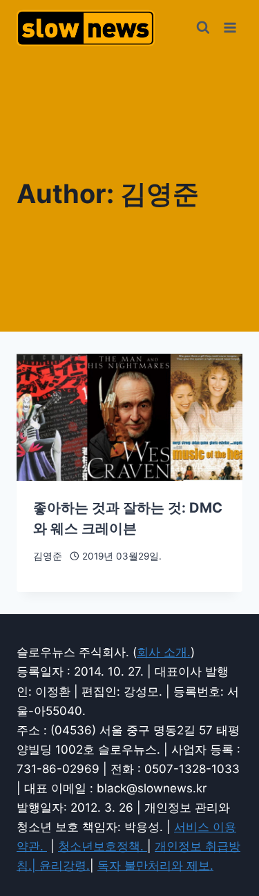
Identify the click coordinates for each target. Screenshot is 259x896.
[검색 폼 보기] (203, 28)
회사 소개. (164, 652)
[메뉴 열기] (229, 27)
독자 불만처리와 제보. (155, 866)
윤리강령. (64, 866)
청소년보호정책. (102, 846)
